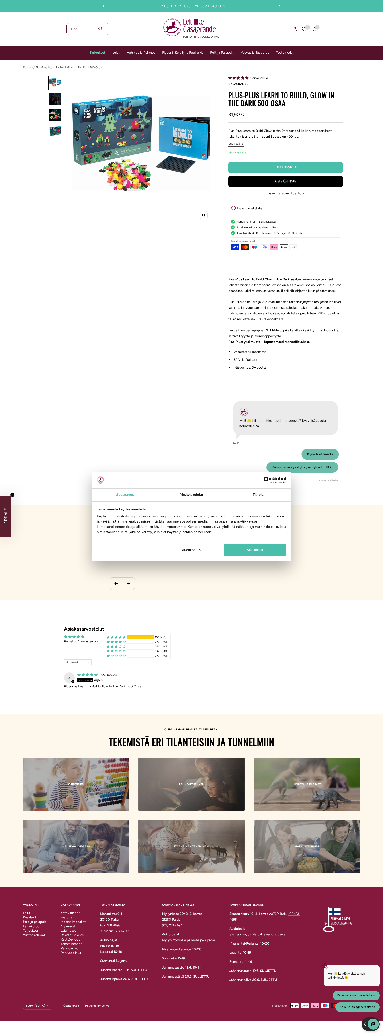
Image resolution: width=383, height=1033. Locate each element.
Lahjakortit (31, 926)
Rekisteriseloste (72, 935)
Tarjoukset (97, 53)
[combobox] (87, 29)
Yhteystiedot (70, 913)
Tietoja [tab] (258, 494)
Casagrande (238, 84)
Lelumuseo (69, 931)
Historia (66, 917)
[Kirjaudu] (295, 29)
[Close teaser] (12, 495)
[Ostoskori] (314, 29)
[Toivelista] (304, 29)
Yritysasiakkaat (34, 935)
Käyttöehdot (70, 939)
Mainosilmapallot (73, 922)
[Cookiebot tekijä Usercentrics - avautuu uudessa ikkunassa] (267, 480)
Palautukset (69, 948)
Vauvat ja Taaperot (255, 53)
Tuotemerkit (285, 53)
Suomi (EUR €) (35, 1005)
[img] (87, 675)
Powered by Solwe (97, 1005)
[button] (238, 78)
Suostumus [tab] (125, 494)
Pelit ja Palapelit (222, 53)
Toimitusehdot (71, 944)
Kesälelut (29, 917)
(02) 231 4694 (172, 925)
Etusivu (28, 67)
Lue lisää (234, 143)
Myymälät (68, 926)
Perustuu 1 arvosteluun (81, 641)
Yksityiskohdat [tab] (191, 494)
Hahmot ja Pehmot (141, 53)
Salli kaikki (255, 550)
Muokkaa (188, 550)
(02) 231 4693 (110, 925)
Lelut (116, 53)
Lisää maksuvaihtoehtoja (285, 193)
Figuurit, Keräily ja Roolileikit (182, 53)
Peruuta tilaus (71, 953)
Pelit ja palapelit (35, 922)
